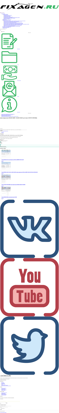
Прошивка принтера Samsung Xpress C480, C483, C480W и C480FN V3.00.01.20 (9, 116)
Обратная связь (3, 383)
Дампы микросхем (3, 393)
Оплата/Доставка (19, 80)
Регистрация (1, 412)
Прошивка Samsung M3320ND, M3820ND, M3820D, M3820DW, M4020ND (12, 17)
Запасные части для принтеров (6, 27)
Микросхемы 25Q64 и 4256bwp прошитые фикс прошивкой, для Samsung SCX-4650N (13, 24)
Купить (2, 161)
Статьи (18, 64)
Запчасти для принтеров (4, 394)
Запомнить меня (2, 408)
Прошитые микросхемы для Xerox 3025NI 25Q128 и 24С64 (10, 22)
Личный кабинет (2, 12)
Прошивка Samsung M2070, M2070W (8, 15)
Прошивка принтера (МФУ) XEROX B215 (5, 115)
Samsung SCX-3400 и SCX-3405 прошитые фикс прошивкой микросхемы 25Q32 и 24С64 (13, 23)
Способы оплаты (3, 388)
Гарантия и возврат (3, 389)
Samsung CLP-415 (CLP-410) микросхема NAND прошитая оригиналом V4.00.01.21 (13, 25)
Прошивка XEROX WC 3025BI (7, 16)
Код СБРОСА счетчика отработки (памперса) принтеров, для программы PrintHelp (11, 26)
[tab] (30, 132)
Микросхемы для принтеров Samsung (7, 20)
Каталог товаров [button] (3, 13)
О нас (2, 384)
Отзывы (18, 96)
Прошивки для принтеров (5, 14)
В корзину (1, 130)
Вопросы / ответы (3, 390)
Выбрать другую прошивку (7, 18)
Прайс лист (2, 382)
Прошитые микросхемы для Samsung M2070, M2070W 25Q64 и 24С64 (11, 21)
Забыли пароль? (4, 412)
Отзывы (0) (2, 132)
